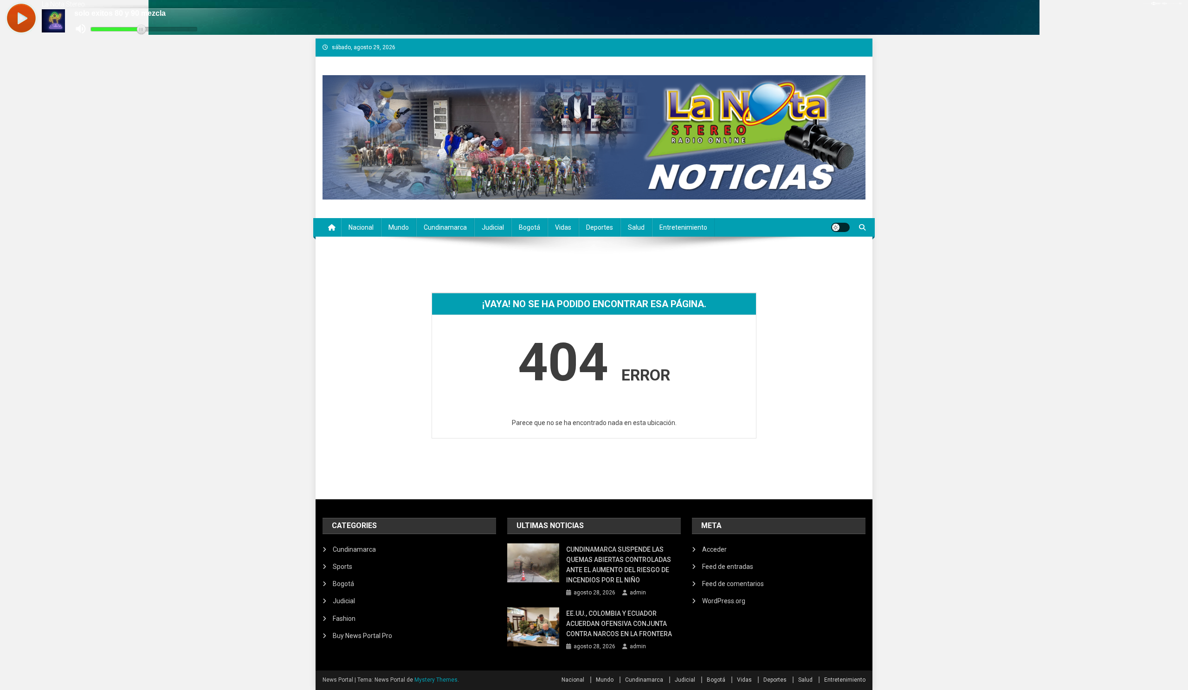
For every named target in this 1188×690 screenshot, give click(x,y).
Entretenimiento (683, 227)
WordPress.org (723, 601)
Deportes (599, 227)
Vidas (563, 227)
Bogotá (529, 227)
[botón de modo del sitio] (840, 227)
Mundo (398, 227)
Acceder (714, 549)
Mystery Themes (436, 680)
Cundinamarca (445, 227)
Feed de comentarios (733, 583)
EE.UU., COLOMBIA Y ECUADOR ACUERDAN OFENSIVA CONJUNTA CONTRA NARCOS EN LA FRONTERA (619, 624)
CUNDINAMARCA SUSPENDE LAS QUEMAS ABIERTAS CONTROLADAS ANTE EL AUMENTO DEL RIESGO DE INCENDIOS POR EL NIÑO (618, 565)
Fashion (344, 618)
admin (638, 592)
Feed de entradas (727, 566)
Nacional (361, 227)
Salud (636, 227)
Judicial (493, 227)
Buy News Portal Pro (362, 635)
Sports (342, 566)
